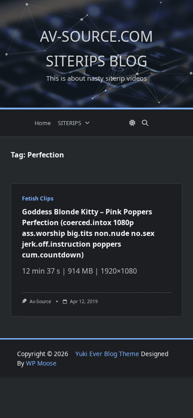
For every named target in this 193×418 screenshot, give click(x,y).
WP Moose (41, 363)
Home (43, 123)
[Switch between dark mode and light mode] (132, 123)
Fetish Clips (37, 198)
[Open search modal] (145, 123)
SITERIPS (69, 123)
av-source (40, 301)
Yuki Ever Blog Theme (107, 353)
